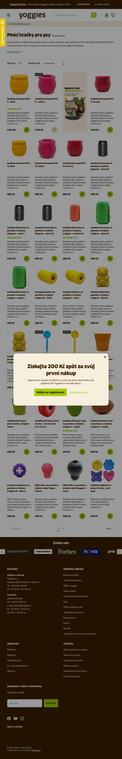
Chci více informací (78, 392)
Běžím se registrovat (50, 392)
